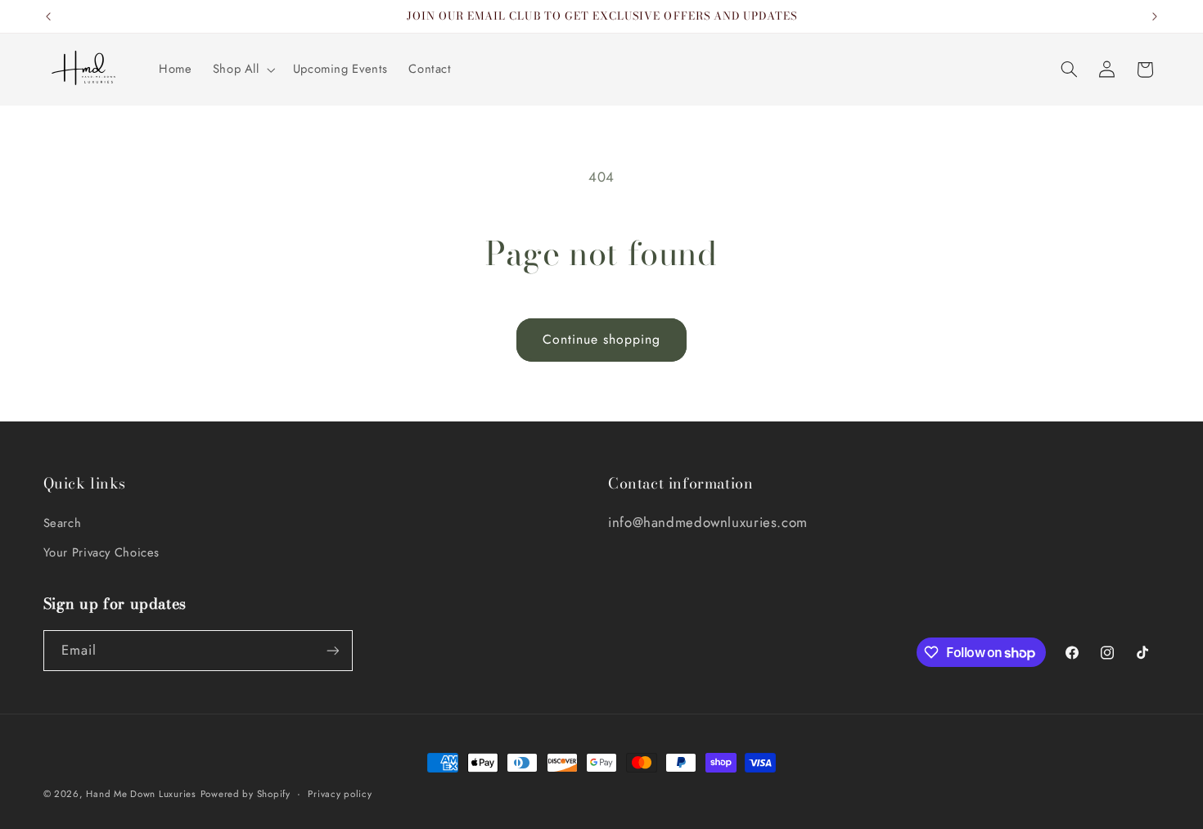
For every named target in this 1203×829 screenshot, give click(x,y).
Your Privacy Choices (101, 552)
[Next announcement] (1155, 16)
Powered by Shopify (245, 793)
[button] (242, 70)
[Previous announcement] (48, 16)
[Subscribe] (332, 650)
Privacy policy (340, 793)
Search (62, 523)
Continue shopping (602, 339)
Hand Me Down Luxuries (141, 793)
